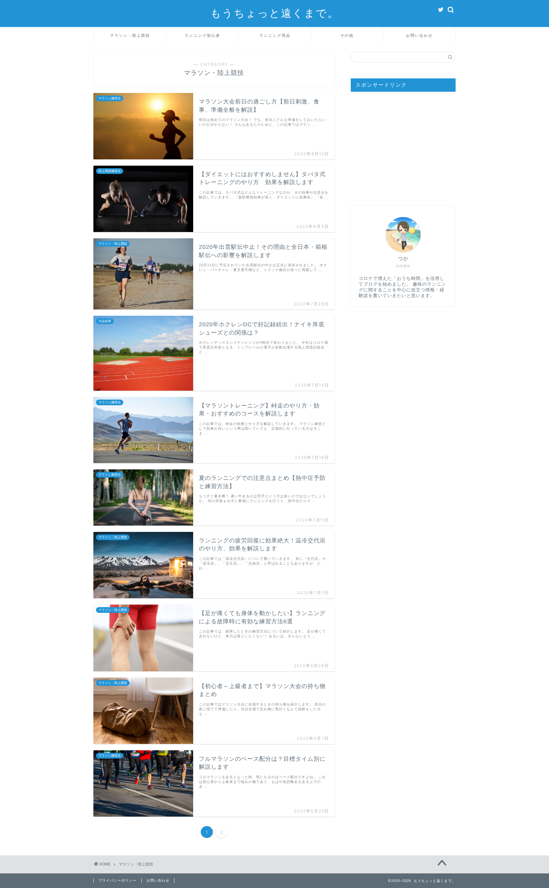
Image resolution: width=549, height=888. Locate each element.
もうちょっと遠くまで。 (274, 12)
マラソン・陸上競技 (130, 35)
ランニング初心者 (202, 35)
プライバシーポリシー (117, 880)
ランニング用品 (274, 35)
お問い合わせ (419, 35)
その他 (347, 35)
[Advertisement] (403, 145)
